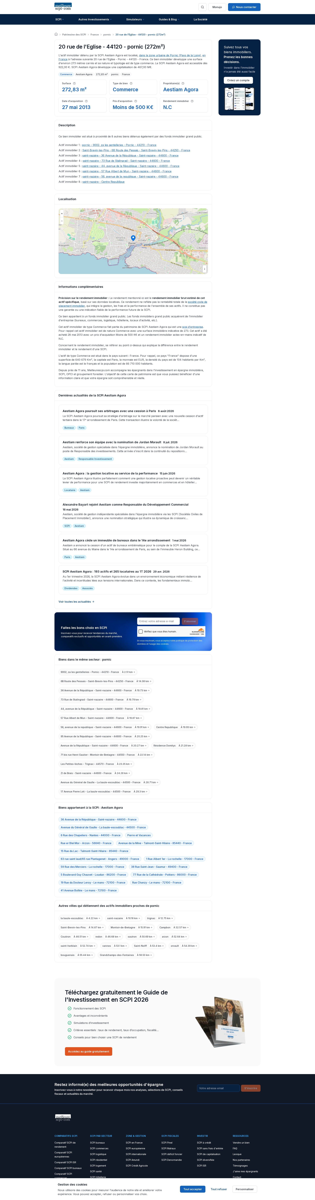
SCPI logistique (98, 1154)
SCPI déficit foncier (171, 1154)
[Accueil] (56, 34)
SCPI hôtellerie (98, 1177)
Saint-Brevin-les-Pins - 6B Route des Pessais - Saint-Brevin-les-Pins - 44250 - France (136, 150)
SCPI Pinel (166, 1142)
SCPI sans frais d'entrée (210, 1148)
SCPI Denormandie (171, 1159)
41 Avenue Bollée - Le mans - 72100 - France (89, 890)
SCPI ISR (201, 1165)
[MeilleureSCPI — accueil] (63, 7)
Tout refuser (219, 1189)
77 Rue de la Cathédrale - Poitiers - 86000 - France (165, 874)
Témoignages (240, 1165)
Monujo (217, 7)
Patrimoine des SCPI (74, 34)
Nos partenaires (241, 1159)
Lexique (237, 1154)
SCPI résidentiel (98, 1159)
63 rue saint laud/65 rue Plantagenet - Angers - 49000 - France (100, 859)
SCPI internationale (136, 1154)
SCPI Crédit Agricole (137, 1165)
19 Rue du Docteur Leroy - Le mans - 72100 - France (93, 882)
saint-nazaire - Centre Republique (104, 181)
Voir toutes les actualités (75, 601)
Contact (237, 1177)
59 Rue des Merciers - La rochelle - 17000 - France (92, 866)
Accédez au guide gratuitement (88, 1051)
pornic (107, 34)
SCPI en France (134, 1142)
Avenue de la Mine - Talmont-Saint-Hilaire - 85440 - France (155, 843)
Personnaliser (245, 1189)
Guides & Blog (168, 19)
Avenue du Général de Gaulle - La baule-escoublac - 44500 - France (103, 827)
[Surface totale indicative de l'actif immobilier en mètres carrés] (74, 83)
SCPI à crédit (204, 1142)
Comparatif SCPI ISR (65, 1162)
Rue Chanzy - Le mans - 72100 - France (156, 882)
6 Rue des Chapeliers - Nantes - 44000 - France (90, 835)
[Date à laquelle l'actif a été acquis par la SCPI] (86, 101)
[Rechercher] (202, 7)
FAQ (235, 1148)
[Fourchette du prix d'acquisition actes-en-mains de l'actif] (135, 101)
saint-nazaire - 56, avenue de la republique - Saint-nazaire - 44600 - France (130, 176)
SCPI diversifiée (205, 1159)
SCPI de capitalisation (208, 1154)
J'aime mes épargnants (245, 1171)
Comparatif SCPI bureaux (68, 1168)
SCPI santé (96, 1171)
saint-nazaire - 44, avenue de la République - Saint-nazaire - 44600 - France (130, 166)
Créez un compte (238, 80)
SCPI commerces (99, 1148)
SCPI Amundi (132, 1159)
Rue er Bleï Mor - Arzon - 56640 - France (86, 843)
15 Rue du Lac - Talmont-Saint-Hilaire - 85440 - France (94, 851)
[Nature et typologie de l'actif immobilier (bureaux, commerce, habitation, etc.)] (131, 83)
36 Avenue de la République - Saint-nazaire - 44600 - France (98, 819)
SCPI (58, 19)
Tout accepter (192, 1189)
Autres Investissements (93, 19)
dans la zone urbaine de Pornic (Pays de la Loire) (170, 55)
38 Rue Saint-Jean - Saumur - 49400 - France (159, 866)
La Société (200, 19)
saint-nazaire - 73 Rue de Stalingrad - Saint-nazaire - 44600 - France (126, 160)
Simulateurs (134, 19)
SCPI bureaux (97, 1142)
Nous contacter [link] (246, 7)
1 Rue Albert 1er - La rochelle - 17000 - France (174, 859)
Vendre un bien (241, 1142)
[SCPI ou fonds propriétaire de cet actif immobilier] (183, 83)
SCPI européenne (135, 1148)
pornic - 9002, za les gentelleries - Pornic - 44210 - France (119, 145)
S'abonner (190, 621)
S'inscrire (250, 1088)
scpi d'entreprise (192, 326)
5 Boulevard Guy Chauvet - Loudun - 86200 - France (93, 874)
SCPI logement (98, 1165)
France (95, 34)
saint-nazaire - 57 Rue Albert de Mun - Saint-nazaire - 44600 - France (127, 171)
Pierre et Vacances (139, 835)
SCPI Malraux (168, 1148)
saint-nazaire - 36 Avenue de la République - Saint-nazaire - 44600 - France (130, 155)
